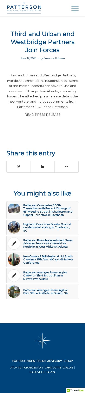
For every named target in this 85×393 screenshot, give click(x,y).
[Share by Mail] (66, 166)
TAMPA (50, 372)
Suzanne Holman (54, 58)
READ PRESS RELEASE (42, 115)
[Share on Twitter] (19, 166)
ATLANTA (16, 367)
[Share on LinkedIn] (42, 166)
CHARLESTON (33, 367)
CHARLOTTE (53, 367)
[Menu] (73, 8)
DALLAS (68, 367)
